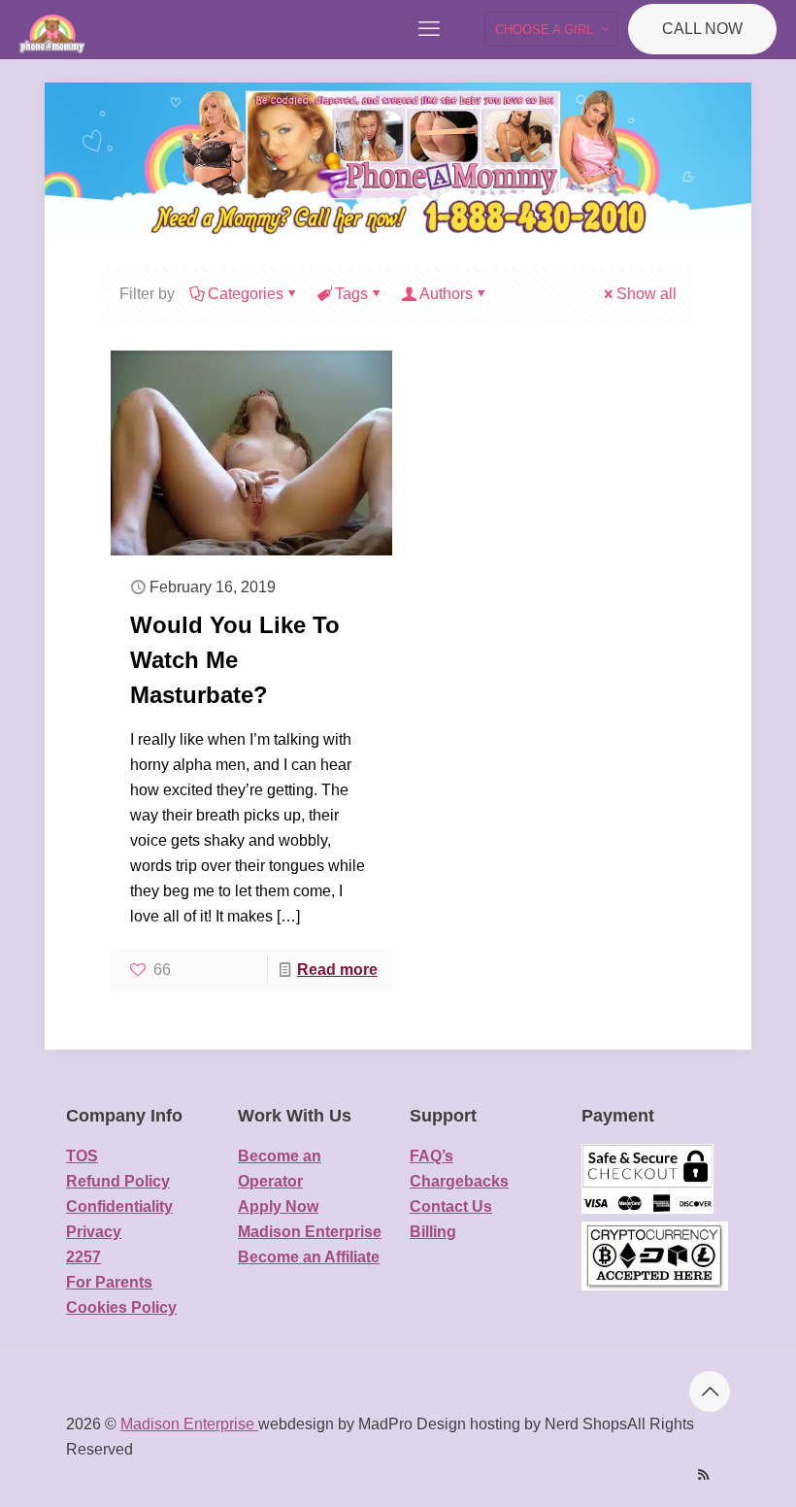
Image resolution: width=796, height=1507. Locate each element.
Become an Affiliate (309, 1257)
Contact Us (451, 1206)
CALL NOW (702, 28)
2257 (83, 1257)
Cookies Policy (121, 1307)
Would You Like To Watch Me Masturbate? (235, 660)
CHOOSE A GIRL (544, 29)
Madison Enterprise (309, 1231)
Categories (245, 293)
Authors (446, 293)
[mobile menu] (429, 29)
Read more (337, 969)
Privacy (93, 1231)
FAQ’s (431, 1156)
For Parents (109, 1282)
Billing (433, 1231)
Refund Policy (118, 1181)
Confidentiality (119, 1206)
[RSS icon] (703, 1474)
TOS (82, 1156)
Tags (351, 293)
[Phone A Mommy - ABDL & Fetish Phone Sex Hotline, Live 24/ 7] (52, 29)
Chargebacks (459, 1181)
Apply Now (278, 1206)
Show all (646, 293)
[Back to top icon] (709, 1391)
